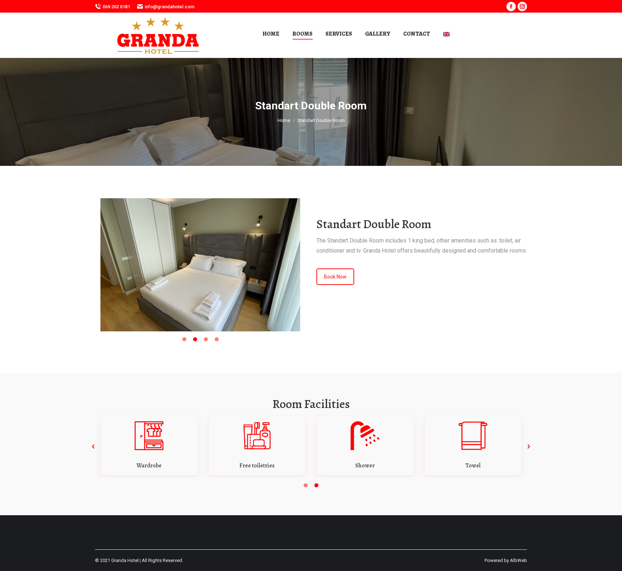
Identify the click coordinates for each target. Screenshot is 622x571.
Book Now (335, 277)
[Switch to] (447, 33)
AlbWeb (518, 560)
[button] (93, 446)
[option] (200, 264)
